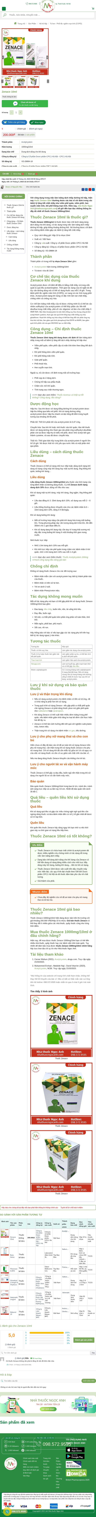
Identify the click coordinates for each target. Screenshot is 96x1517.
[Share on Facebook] (83, 189)
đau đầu (76, 666)
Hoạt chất (57, 1486)
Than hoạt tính (36, 660)
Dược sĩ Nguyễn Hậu (14, 187)
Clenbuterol (66, 1311)
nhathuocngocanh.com (46, 208)
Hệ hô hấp (43, 24)
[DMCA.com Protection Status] (76, 1473)
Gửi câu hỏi (88, 1381)
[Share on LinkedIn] (93, 189)
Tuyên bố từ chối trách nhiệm (72, 1207)
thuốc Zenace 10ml (43, 200)
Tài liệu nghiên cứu (58, 1467)
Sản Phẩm (32, 24)
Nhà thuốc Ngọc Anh (56, 1511)
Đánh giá (32, 174)
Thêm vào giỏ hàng (16, 122)
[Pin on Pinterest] (90, 189)
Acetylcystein (26, 142)
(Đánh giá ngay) (35, 129)
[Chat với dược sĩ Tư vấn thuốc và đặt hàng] (15, 106)
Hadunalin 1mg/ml (14, 1298)
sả (43, 243)
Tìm (93, 1353)
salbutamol (43, 711)
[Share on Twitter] (86, 189)
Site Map (26, 1476)
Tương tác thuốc (45, 641)
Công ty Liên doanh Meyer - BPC (39, 1313)
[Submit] (5, 15)
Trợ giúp (46, 1467)
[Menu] (4, 9)
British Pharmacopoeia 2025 (77, 1480)
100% (67, 1333)
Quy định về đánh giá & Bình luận (31, 1471)
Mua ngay (39, 122)
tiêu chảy (48, 609)
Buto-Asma (12, 1256)
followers (13, 1446)
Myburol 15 (13, 1313)
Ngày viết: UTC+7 (21, 182)
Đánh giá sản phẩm (83, 1340)
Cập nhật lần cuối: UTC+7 (24, 179)
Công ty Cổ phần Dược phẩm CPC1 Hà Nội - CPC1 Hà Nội (46, 157)
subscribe (30, 1442)
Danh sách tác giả (47, 1477)
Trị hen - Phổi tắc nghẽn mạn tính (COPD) (66, 24)
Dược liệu (58, 1474)
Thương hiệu (59, 1480)
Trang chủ (21, 24)
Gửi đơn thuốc (46, 1462)
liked (11, 1442)
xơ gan (72, 731)
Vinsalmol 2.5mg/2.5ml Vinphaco (14, 1282)
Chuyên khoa (46, 1471)
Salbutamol (66, 1249)
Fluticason (66, 1267)
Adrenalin (65, 1292)
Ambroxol (65, 1308)
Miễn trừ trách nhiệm (31, 1467)
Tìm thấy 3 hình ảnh (41, 991)
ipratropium (58, 711)
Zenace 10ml (13, 1238)
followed (30, 1446)
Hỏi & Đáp (18, 174)
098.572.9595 (32, 4)
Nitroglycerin (36, 664)
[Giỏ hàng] (93, 9)
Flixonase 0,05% (13, 1270)
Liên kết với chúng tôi (12, 1438)
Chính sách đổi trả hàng (30, 1462)
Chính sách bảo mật (30, 1458)
